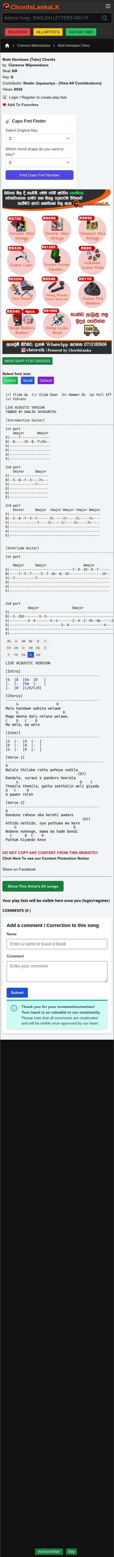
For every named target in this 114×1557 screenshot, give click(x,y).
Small (27, 380)
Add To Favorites (22, 105)
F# (16, 654)
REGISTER (17, 32)
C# (9, 647)
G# (38, 654)
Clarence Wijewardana (33, 45)
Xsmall (10, 380)
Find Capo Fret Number (40, 175)
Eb (38, 647)
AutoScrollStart (49, 1552)
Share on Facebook (19, 869)
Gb (23, 654)
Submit (17, 992)
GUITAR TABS (81, 32)
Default (46, 380)
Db (16, 647)
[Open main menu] (108, 6)
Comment (15, 956)
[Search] (104, 18)
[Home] (7, 45)
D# (31, 647)
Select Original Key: (22, 130)
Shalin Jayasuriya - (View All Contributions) (62, 83)
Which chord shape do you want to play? (35, 151)
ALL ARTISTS (48, 32)
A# (23, 641)
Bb (30, 641)
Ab (9, 641)
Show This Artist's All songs (33, 886)
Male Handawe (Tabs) (74, 45)
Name (12, 934)
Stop (71, 1552)
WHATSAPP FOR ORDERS (27, 361)
